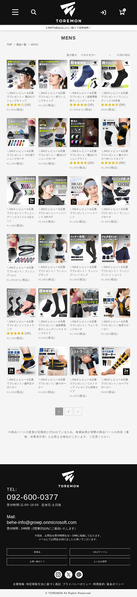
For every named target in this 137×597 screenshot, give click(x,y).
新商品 (37, 552)
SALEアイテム (100, 552)
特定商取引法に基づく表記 (43, 584)
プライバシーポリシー (77, 584)
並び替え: (72, 55)
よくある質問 (100, 561)
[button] (16, 104)
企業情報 (18, 584)
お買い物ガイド (37, 561)
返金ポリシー (115, 584)
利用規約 (99, 584)
